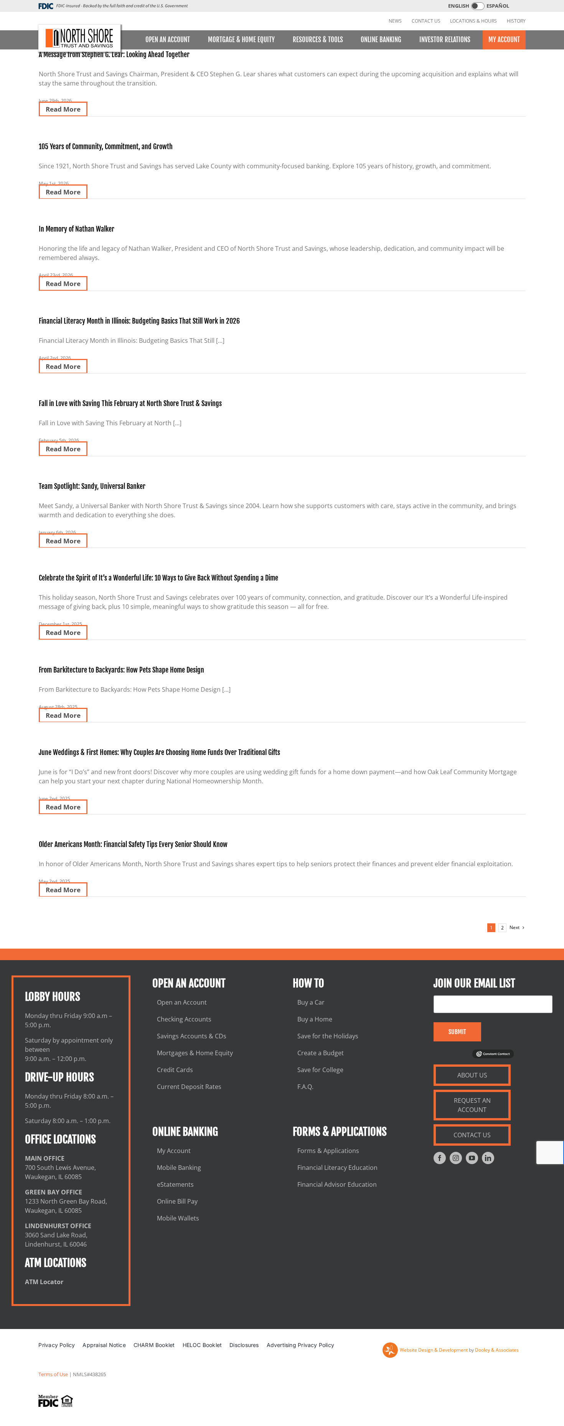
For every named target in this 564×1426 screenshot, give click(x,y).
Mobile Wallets (178, 1218)
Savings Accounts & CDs (191, 1036)
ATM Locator (44, 1282)
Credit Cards (175, 1070)
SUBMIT (457, 1032)
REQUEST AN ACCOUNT (472, 1105)
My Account (174, 1150)
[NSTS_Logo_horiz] (79, 38)
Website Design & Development (434, 1350)
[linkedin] (488, 1158)
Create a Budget (320, 1053)
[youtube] (472, 1158)
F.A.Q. (305, 1086)
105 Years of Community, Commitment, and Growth (106, 146)
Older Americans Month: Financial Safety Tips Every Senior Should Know (133, 844)
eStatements (175, 1184)
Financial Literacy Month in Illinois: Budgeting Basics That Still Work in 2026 (139, 321)
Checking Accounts (184, 1019)
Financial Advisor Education (337, 1184)
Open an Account (182, 1002)
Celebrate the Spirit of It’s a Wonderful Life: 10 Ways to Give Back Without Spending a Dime (158, 578)
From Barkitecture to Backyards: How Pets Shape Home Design (121, 670)
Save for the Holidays (327, 1036)
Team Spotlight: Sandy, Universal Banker (92, 486)
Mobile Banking (179, 1167)
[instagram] (456, 1158)
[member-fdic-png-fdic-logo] (55, 1401)
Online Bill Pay (177, 1201)
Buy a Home (314, 1019)
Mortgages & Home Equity (195, 1053)
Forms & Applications (328, 1150)
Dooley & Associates (497, 1350)
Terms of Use (53, 1374)
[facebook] (440, 1158)
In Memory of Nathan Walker (76, 229)
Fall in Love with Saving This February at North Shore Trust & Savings (130, 403)
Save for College (320, 1070)
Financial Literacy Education (337, 1167)
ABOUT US (472, 1075)
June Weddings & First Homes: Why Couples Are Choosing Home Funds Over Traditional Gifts (159, 752)
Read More (63, 109)
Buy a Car (311, 1002)
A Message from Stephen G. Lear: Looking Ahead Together (114, 54)
